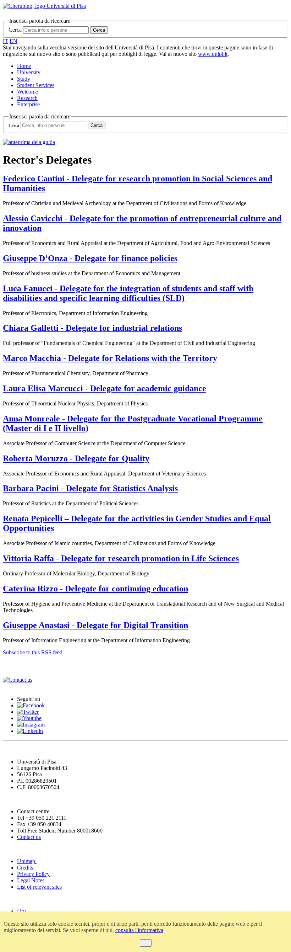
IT (5, 41)
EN (13, 41)
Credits (25, 868)
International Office (31, 666)
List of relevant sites (39, 887)
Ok (146, 943)
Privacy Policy (33, 874)
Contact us (29, 837)
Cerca (15, 30)
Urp (21, 911)
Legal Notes (30, 880)
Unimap (27, 861)
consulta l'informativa (139, 930)
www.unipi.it (212, 54)
